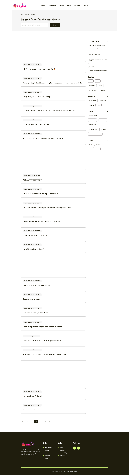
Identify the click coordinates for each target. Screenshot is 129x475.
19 (40, 421)
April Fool (91, 105)
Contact (85, 5)
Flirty (90, 81)
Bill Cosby (103, 129)
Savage (25, 64)
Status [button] (90, 140)
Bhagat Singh (92, 120)
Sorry (97, 148)
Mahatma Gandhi (93, 115)
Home (43, 5)
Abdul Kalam (103, 120)
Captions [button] (91, 77)
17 (31, 421)
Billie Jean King (93, 129)
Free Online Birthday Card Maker (97, 45)
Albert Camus (92, 124)
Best (104, 148)
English (30, 64)
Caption (61, 5)
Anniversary (92, 85)
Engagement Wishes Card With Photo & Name (98, 60)
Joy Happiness (92, 90)
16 (27, 421)
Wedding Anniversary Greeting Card (98, 70)
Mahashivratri (92, 100)
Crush (97, 81)
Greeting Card (52, 5)
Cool (90, 144)
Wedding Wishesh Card (94, 54)
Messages (77, 5)
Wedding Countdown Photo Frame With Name (97, 65)
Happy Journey (92, 49)
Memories (102, 90)
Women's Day (103, 100)
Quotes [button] (90, 111)
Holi (99, 105)
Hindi (29, 175)
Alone (100, 85)
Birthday (98, 144)
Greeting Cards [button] (93, 41)
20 (45, 421)
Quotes (69, 5)
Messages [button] (91, 96)
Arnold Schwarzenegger (95, 134)
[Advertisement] (53, 50)
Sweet (90, 148)
